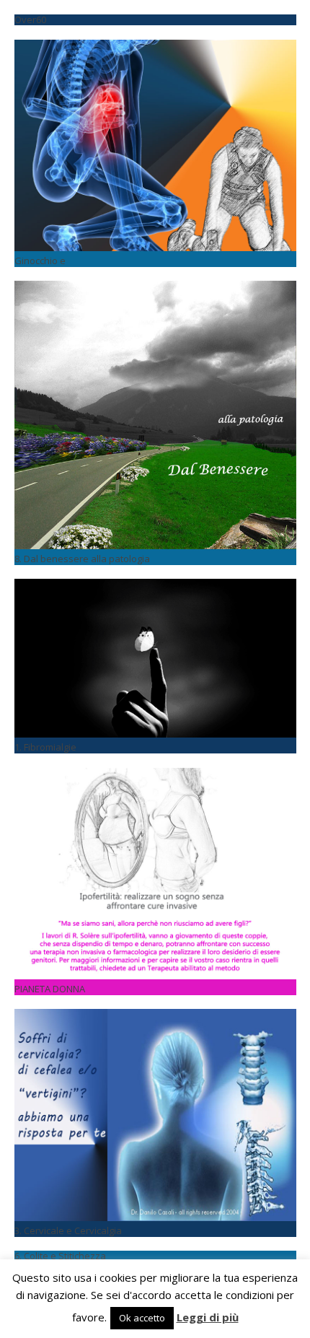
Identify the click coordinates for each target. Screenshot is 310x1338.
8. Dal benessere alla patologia (82, 558)
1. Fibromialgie (45, 746)
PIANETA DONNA (49, 988)
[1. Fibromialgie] (155, 586)
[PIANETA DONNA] (155, 775)
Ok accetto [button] (142, 1317)
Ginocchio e (40, 260)
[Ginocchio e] (155, 47)
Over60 (30, 19)
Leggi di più (208, 1317)
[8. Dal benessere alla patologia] (155, 288)
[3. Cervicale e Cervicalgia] (155, 1016)
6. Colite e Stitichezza (60, 1255)
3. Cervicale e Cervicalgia (68, 1230)
